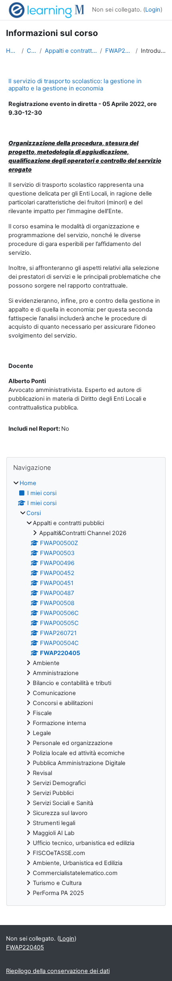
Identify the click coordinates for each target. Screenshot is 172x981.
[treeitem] (86, 688)
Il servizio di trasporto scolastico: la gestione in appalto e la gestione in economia (75, 84)
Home (12, 50)
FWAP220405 (118, 50)
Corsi (31, 50)
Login (152, 9)
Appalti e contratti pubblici (71, 50)
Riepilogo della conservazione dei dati (58, 971)
